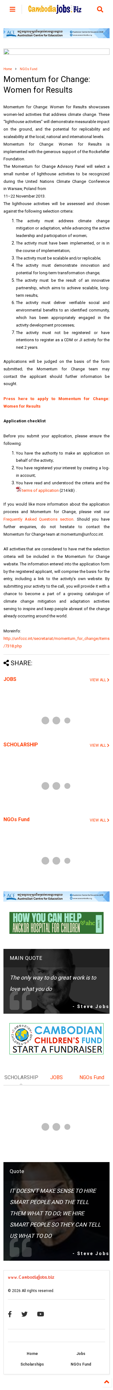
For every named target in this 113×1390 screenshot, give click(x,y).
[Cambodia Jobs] (54, 11)
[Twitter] (24, 1314)
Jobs (80, 1353)
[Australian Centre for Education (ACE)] (56, 37)
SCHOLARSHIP (20, 745)
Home (7, 69)
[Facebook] (10, 1314)
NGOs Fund (28, 69)
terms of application (40, 490)
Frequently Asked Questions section (38, 519)
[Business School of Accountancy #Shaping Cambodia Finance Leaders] (56, 53)
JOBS (9, 679)
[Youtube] (40, 1314)
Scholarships (32, 1364)
